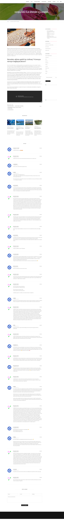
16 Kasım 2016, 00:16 (16, 366)
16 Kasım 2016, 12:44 (16, 406)
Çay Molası (15, 469)
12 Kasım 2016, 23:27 (16, 165)
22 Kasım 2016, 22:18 (16, 478)
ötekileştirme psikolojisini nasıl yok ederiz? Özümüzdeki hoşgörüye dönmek (14, 108)
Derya (14, 325)
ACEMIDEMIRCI (15, 164)
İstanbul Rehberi (37, 1)
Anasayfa (27, 1)
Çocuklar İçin (44, 1)
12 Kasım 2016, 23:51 (16, 215)
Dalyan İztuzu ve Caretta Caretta (20, 129)
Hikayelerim (46, 62)
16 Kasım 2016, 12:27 (16, 387)
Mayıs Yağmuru (15, 185)
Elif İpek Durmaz (16, 254)
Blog (31, 1)
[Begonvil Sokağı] (4, 1)
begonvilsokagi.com (33, 10)
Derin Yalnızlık (27, 128)
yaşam (46, 73)
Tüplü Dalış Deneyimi (10, 128)
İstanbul (46, 64)
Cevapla (41, 156)
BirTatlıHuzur (15, 266)
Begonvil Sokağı (16, 156)
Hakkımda (49, 1)
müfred (14, 172)
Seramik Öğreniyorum (37, 128)
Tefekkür (46, 71)
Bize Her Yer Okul (16, 365)
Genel (38, 10)
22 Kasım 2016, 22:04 (16, 470)
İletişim (54, 1)
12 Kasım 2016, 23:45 (16, 197)
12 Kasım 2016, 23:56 (16, 227)
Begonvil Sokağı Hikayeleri (48, 55)
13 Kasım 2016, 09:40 (16, 275)
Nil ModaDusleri (16, 427)
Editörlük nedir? (47, 50)
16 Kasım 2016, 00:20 (16, 377)
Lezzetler (46, 66)
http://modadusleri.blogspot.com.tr (18, 431)
